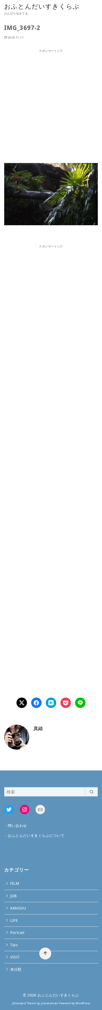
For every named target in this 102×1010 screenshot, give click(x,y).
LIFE (14, 920)
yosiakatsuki (49, 1003)
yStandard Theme (24, 1003)
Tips (14, 944)
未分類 (15, 969)
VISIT (15, 957)
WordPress (83, 1003)
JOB (13, 895)
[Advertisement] (51, 104)
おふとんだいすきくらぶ (42, 6)
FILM (14, 883)
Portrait (17, 932)
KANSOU (18, 908)
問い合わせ (17, 825)
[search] (91, 791)
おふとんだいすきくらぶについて (36, 835)
